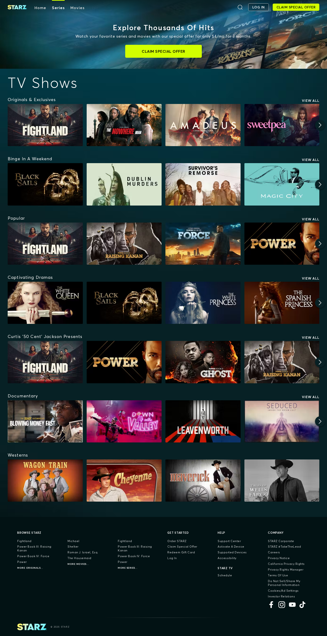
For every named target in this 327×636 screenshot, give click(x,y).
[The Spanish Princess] (282, 303)
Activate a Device (231, 546)
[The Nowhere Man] (124, 125)
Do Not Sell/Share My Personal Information (284, 583)
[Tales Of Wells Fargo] (282, 480)
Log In (172, 558)
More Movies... (78, 564)
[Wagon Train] (45, 480)
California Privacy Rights (286, 564)
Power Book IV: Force (33, 556)
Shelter (73, 546)
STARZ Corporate (281, 541)
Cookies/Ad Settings (283, 590)
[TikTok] (302, 604)
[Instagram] (281, 604)
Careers (274, 552)
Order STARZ (177, 541)
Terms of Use (278, 575)
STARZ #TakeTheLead (284, 546)
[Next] (320, 125)
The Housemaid (79, 558)
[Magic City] (282, 184)
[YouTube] (292, 604)
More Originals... (30, 567)
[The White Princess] (203, 303)
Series (58, 7)
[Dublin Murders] (124, 184)
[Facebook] (271, 604)
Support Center (229, 541)
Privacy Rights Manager (285, 569)
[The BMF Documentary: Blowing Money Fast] (45, 421)
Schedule (225, 575)
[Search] (240, 7)
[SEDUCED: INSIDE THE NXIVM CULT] (282, 421)
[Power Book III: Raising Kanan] (124, 244)
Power (22, 562)
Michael (73, 541)
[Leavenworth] (203, 421)
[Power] (282, 244)
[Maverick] (203, 480)
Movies (77, 7)
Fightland (24, 541)
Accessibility (227, 558)
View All (310, 100)
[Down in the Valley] (124, 421)
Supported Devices (232, 552)
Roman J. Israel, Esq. (83, 552)
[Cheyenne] (124, 480)
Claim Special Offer (182, 546)
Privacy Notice (279, 558)
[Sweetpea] (282, 125)
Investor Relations (281, 596)
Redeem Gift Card (181, 552)
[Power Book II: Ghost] (203, 362)
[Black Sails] (45, 184)
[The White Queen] (45, 303)
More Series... (127, 567)
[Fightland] (45, 125)
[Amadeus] (203, 125)
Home (40, 7)
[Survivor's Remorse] (203, 184)
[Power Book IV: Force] (203, 244)
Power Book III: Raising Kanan (34, 548)
